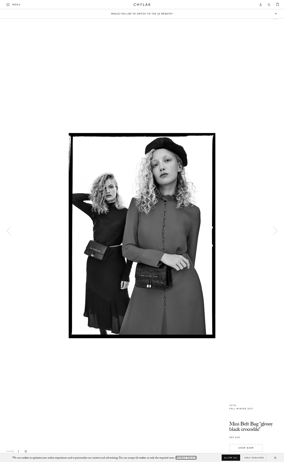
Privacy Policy (186, 457)
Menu (16, 4)
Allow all (231, 457)
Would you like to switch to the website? (142, 13)
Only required (254, 457)
